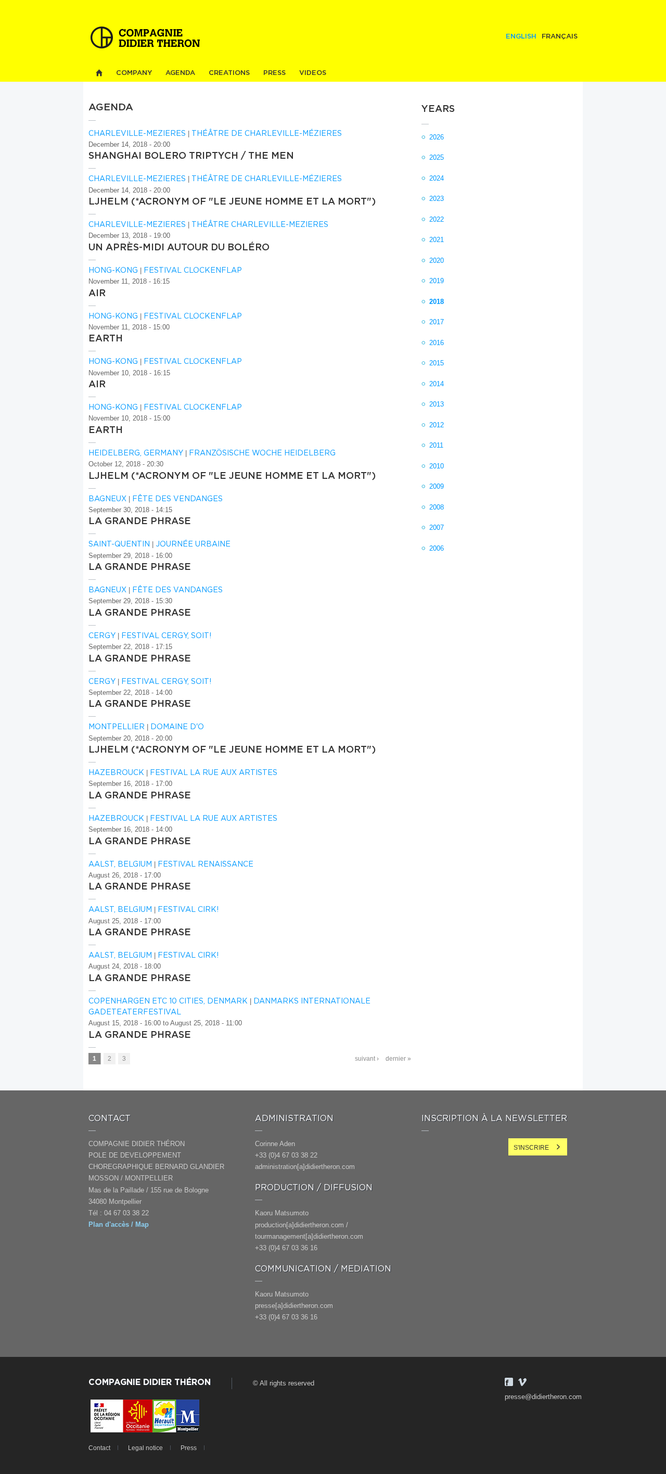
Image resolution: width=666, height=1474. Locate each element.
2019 (436, 281)
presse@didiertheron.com (543, 1397)
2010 (436, 466)
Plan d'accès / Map (118, 1224)
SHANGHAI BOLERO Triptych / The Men (191, 156)
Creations (229, 73)
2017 (436, 322)
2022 (436, 219)
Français (560, 36)
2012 (436, 425)
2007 (436, 527)
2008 (436, 507)
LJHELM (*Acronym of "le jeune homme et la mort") (232, 202)
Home (98, 73)
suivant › (367, 1058)
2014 (436, 384)
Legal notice (145, 1448)
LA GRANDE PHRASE (139, 521)
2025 (436, 157)
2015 (436, 363)
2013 (436, 404)
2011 (436, 445)
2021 (436, 240)
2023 (436, 198)
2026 (436, 137)
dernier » (398, 1058)
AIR (97, 293)
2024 (436, 178)
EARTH (105, 339)
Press (274, 73)
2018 (436, 302)
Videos (312, 73)
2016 (436, 343)
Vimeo (522, 1382)
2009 (436, 486)
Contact (99, 1448)
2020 (436, 260)
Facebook (509, 1382)
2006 (436, 548)
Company (134, 73)
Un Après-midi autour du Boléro (179, 247)
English (521, 36)
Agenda (180, 73)
